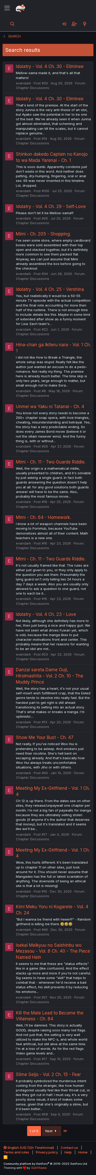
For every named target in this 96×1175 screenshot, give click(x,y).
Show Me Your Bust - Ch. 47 (44, 737)
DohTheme (39, 1168)
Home (83, 1152)
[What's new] (84, 23)
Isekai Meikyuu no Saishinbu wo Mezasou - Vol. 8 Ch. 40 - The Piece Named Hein (53, 951)
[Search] (12, 23)
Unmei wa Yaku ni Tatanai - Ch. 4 (50, 406)
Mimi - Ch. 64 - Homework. (43, 517)
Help (68, 1152)
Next (49, 1131)
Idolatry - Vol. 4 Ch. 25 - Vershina (50, 289)
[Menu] (7, 8)
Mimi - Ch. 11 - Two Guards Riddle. (51, 462)
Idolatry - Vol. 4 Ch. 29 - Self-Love (51, 206)
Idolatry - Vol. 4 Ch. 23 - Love (46, 614)
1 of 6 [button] (34, 1131)
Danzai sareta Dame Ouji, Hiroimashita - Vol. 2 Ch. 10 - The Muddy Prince (49, 676)
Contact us (69, 1148)
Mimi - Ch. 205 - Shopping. (43, 233)
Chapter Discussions (32, 88)
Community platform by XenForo (46, 1164)
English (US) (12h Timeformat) (30, 1148)
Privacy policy (47, 1152)
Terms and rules (16, 1152)
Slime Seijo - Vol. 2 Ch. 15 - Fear (48, 1074)
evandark (23, 83)
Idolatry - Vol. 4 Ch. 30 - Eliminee (49, 66)
